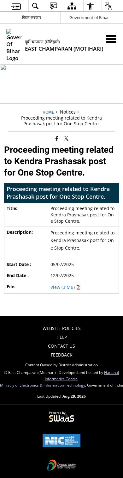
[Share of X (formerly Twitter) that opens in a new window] (66, 138)
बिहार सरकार (31, 17)
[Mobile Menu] (111, 38)
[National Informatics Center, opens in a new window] (61, 441)
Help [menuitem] (61, 337)
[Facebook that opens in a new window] (57, 138)
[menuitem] (16, 6)
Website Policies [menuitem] (62, 328)
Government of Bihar (89, 17)
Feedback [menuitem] (62, 355)
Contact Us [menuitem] (61, 346)
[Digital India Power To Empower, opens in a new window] (61, 465)
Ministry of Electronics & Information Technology (42, 385)
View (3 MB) (63, 287)
